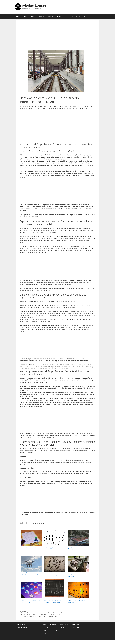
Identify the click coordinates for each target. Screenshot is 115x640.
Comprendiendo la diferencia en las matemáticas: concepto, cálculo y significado (77, 600)
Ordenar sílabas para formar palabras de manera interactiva (54, 548)
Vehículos (23, 611)
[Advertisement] (57, 37)
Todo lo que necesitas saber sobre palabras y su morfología (53, 574)
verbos (59, 16)
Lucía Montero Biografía (20, 627)
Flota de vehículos (32, 612)
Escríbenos (62, 627)
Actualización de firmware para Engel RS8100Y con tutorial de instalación (40, 614)
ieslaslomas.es (75, 627)
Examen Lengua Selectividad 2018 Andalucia (30, 548)
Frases (32, 16)
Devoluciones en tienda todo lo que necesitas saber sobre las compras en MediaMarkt (78, 574)
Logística (53, 612)
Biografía (24, 16)
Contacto (78, 16)
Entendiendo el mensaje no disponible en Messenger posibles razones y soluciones (30, 600)
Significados (40, 16)
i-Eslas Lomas (34, 5)
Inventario (48, 612)
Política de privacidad (50, 631)
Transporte (59, 612)
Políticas (86, 16)
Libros (66, 16)
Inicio (17, 16)
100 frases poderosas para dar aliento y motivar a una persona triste (39, 616)
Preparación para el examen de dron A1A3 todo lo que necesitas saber (31, 574)
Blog (72, 16)
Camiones (24, 612)
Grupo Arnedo (41, 612)
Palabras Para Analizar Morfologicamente (74, 548)
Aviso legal (47, 628)
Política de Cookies (49, 634)
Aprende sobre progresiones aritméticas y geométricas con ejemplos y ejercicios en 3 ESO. (53, 600)
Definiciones (50, 16)
